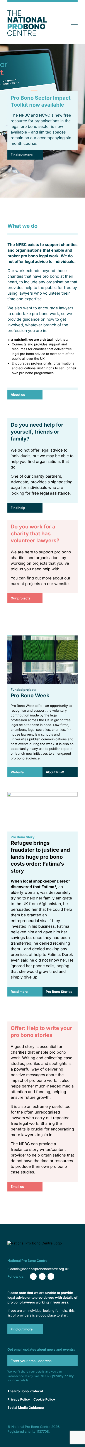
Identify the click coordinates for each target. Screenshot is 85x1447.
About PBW (55, 772)
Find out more (21, 155)
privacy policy (62, 1376)
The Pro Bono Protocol (25, 1391)
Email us (17, 1187)
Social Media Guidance (25, 1408)
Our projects (21, 598)
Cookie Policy (44, 1399)
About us (18, 395)
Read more (19, 992)
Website (17, 772)
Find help (18, 508)
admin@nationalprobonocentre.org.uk (39, 1269)
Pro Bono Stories (59, 992)
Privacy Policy (18, 1399)
